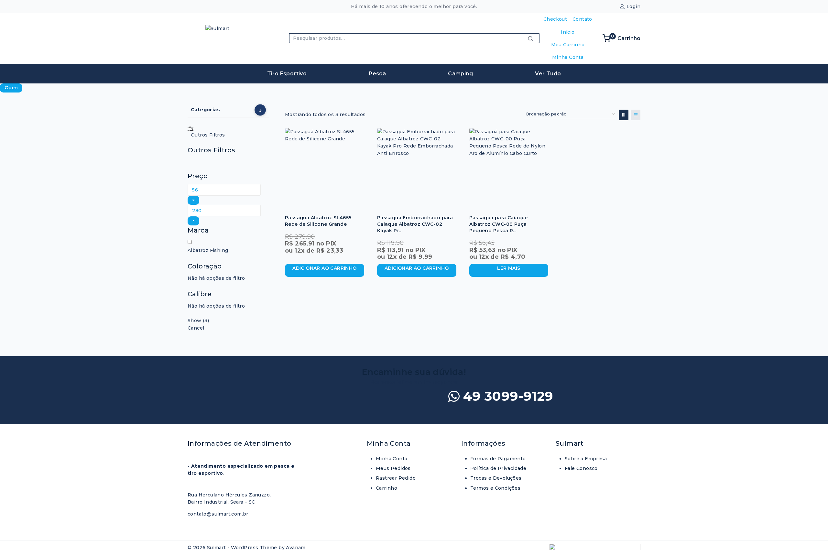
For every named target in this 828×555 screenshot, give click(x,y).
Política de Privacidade (498, 468)
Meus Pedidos (393, 468)
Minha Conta (567, 57)
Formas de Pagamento (498, 459)
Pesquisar (532, 38)
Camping (460, 74)
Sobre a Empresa (586, 459)
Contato (582, 19)
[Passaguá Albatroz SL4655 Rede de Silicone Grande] (324, 167)
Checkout (555, 19)
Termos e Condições (495, 488)
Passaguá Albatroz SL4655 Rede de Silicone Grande (318, 221)
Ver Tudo (548, 74)
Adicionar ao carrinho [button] (324, 268)
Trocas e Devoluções (496, 478)
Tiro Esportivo (287, 74)
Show (198, 320)
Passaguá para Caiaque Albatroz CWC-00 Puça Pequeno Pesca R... (498, 224)
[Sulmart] (221, 38)
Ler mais (508, 268)
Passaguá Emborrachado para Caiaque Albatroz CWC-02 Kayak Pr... (415, 224)
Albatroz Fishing (208, 250)
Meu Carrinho (568, 45)
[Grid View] (623, 115)
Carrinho (386, 488)
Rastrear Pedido (396, 478)
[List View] (635, 115)
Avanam (295, 547)
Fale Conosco (581, 468)
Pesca (377, 74)
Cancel (196, 328)
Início (567, 32)
